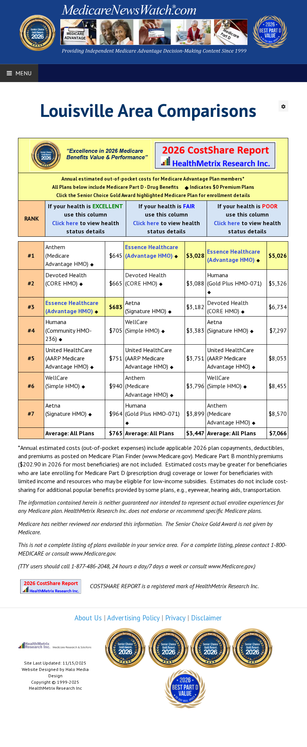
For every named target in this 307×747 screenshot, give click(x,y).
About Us (88, 617)
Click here (65, 223)
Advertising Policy (133, 617)
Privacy (175, 617)
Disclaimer (206, 617)
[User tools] (283, 106)
